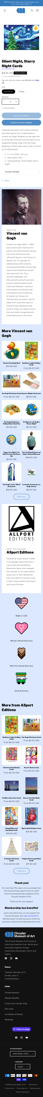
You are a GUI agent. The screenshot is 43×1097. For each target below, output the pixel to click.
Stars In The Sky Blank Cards (31, 799)
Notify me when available (21, 122)
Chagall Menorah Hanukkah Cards (11, 829)
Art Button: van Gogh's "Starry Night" (31, 423)
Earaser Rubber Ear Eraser (31, 393)
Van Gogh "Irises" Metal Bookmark (11, 485)
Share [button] (7, 181)
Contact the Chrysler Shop (16, 1003)
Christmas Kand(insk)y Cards (11, 768)
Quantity (5, 97)
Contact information (22, 1092)
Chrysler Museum (12, 993)
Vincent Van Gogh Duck (11, 363)
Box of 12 (9, 92)
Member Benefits (12, 998)
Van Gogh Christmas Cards (11, 393)
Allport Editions (8, 69)
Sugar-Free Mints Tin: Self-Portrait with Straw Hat (11, 454)
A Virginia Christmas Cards (11, 859)
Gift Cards (9, 1009)
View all (21, 497)
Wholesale (9, 1020)
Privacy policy (9, 1088)
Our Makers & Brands (14, 1014)
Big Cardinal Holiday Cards (31, 828)
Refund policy (33, 1084)
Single (23, 92)
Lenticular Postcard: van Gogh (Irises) (31, 485)
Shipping (4, 76)
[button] (4, 10)
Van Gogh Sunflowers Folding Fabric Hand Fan (11, 423)
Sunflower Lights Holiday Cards (31, 364)
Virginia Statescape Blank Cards (31, 859)
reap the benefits (31, 916)
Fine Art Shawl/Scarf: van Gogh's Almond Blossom (31, 453)
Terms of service (22, 1088)
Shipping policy (35, 1088)
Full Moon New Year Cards (11, 798)
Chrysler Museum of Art (18, 1084)
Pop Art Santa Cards (31, 767)
